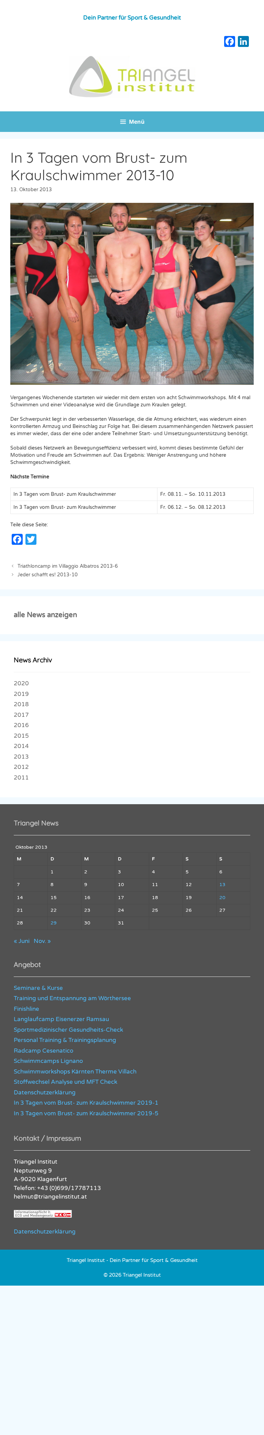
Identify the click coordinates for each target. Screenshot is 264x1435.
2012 (21, 767)
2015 (21, 735)
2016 (21, 725)
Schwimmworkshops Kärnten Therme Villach (75, 1071)
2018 (21, 704)
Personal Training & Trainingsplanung (65, 1040)
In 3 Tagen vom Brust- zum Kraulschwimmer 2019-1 (86, 1102)
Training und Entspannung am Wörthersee (72, 998)
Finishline (26, 1009)
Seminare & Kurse (38, 988)
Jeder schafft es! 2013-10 (48, 575)
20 (222, 897)
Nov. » (42, 941)
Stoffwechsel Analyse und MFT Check (65, 1082)
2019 (21, 694)
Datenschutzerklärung (45, 1092)
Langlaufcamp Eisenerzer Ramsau (61, 1019)
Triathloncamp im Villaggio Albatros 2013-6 (68, 566)
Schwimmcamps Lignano (48, 1061)
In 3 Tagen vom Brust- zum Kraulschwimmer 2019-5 (86, 1113)
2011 (21, 777)
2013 (21, 756)
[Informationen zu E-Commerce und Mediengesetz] (43, 1215)
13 (222, 884)
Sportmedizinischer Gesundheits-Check (68, 1029)
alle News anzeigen (45, 615)
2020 (21, 683)
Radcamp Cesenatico (43, 1050)
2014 (21, 746)
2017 (21, 715)
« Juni (22, 941)
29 (54, 923)
